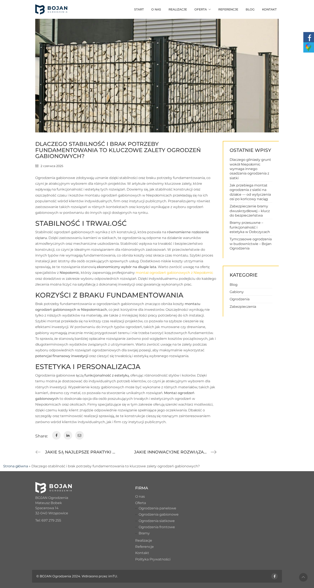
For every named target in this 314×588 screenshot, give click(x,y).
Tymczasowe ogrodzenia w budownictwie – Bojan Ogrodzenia (251, 243)
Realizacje (143, 540)
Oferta (140, 503)
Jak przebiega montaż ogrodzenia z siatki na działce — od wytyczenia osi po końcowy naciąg (250, 192)
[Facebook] (274, 576)
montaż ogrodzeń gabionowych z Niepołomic (174, 273)
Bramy (144, 533)
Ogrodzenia (239, 299)
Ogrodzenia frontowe (157, 527)
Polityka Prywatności (152, 559)
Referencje (144, 547)
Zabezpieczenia (243, 307)
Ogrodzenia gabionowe (159, 514)
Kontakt (142, 553)
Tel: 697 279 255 (48, 520)
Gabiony (237, 292)
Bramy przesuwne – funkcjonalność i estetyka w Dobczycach (250, 227)
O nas (140, 496)
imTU (112, 576)
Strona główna (15, 466)
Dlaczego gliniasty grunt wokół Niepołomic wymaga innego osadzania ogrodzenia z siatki (250, 169)
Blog (234, 285)
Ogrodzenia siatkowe (157, 521)
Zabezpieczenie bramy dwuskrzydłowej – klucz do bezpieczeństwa (250, 210)
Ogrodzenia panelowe (157, 508)
